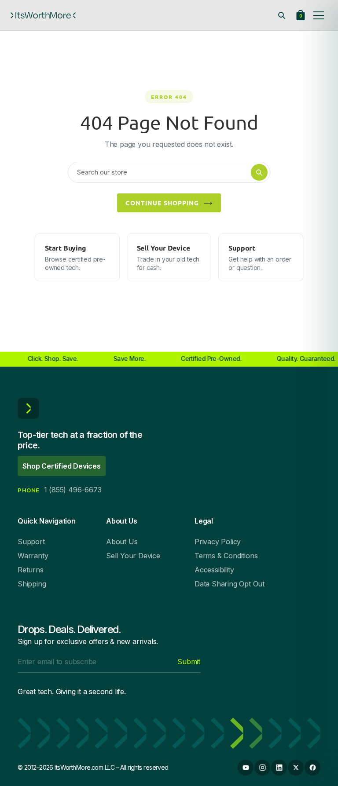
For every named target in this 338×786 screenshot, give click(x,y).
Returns (31, 569)
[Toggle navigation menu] (318, 15)
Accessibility (214, 569)
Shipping (32, 583)
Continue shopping (162, 203)
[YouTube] (246, 767)
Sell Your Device (133, 555)
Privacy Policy (218, 541)
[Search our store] (282, 15)
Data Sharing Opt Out (230, 583)
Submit (188, 661)
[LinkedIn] (279, 767)
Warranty (33, 555)
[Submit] (259, 172)
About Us (121, 541)
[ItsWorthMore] (43, 15)
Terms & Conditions (226, 555)
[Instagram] (262, 767)
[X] (296, 767)
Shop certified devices (61, 466)
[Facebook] (312, 767)
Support (31, 541)
